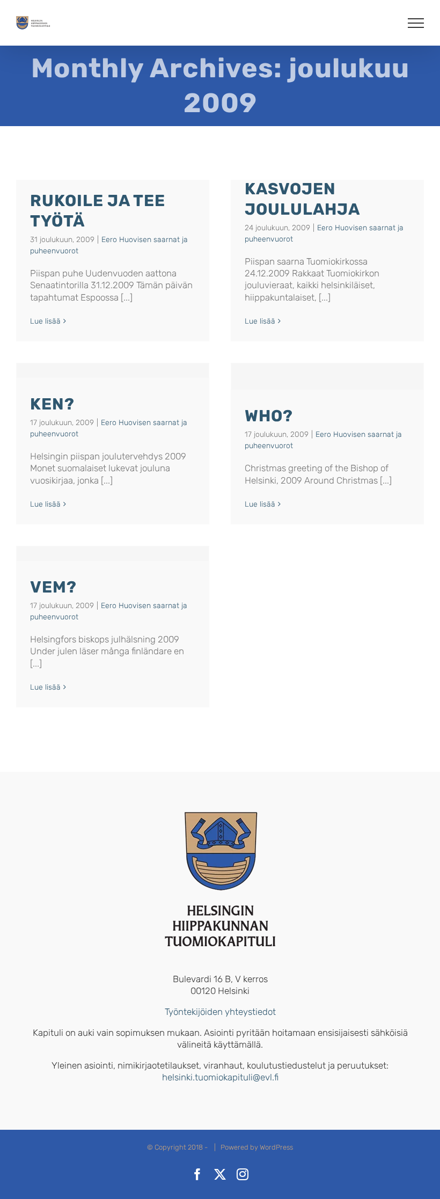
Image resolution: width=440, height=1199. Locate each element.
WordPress (276, 1147)
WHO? (269, 416)
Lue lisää (45, 321)
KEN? (52, 404)
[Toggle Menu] (416, 23)
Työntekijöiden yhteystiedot (220, 1011)
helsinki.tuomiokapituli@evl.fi (220, 1077)
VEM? (53, 587)
